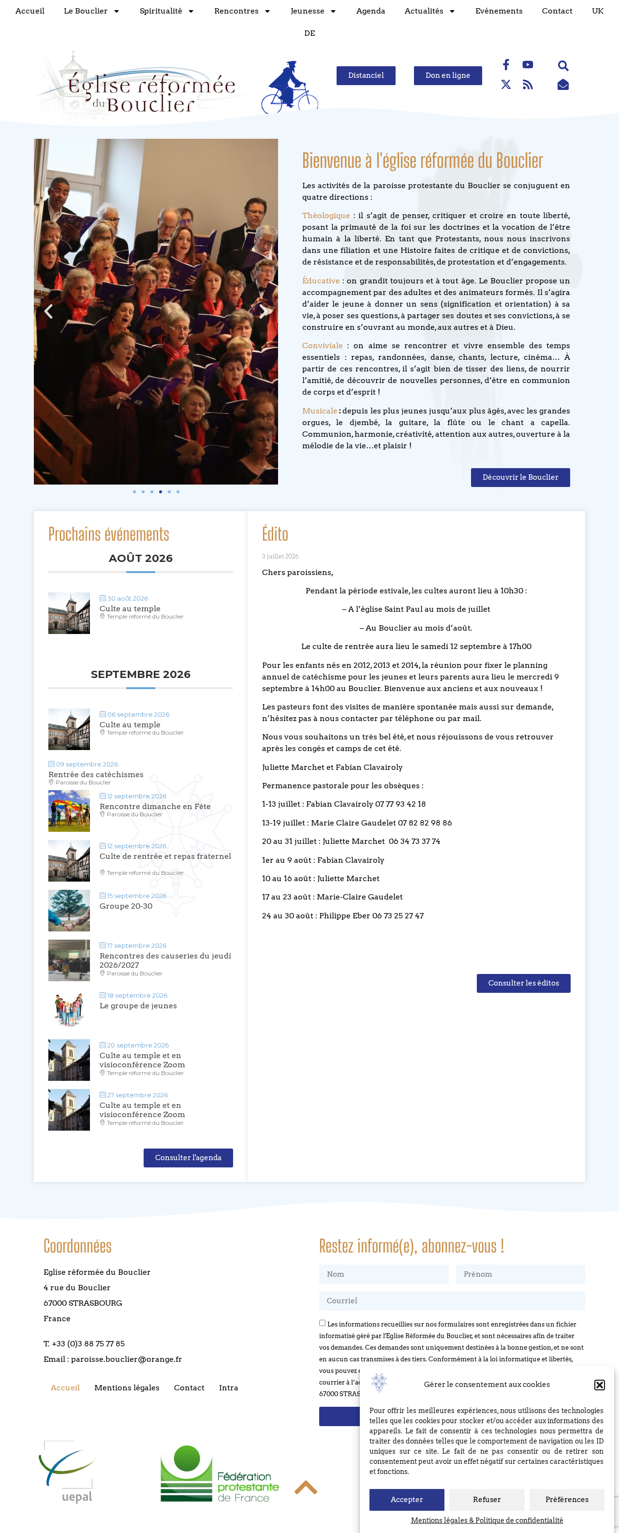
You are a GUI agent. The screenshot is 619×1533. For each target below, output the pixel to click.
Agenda (370, 10)
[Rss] (528, 84)
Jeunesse (307, 10)
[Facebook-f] (506, 64)
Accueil (29, 10)
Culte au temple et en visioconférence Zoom (142, 1060)
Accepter (407, 1500)
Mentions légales (127, 1387)
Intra (228, 1387)
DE (309, 33)
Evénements (499, 10)
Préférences (567, 1500)
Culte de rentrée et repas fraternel (165, 856)
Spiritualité (161, 10)
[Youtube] (528, 64)
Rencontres (236, 10)
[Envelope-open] (563, 84)
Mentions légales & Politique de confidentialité (487, 1520)
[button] (599, 1385)
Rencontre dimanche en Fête (155, 806)
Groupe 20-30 (126, 906)
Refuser (487, 1500)
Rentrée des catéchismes (96, 774)
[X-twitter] (506, 84)
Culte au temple (130, 608)
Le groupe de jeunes (138, 1005)
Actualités (424, 10)
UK (598, 10)
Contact (557, 10)
